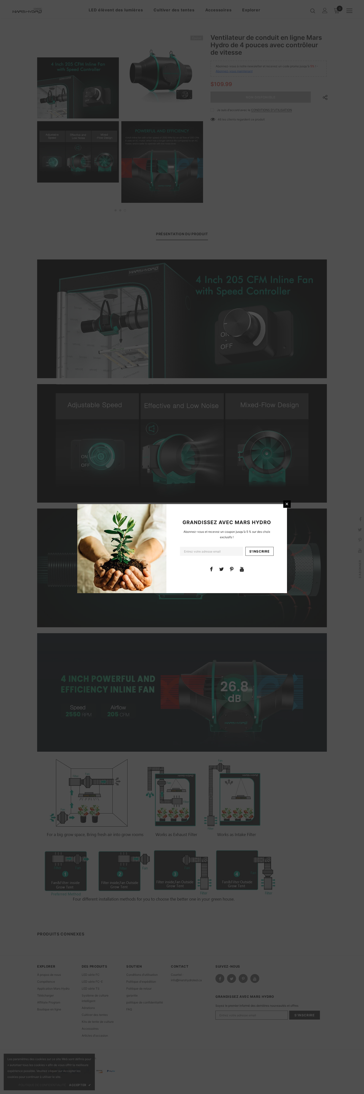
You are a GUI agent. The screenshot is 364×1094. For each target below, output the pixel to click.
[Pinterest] (231, 569)
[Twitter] (221, 569)
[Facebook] (211, 569)
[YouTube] (242, 569)
